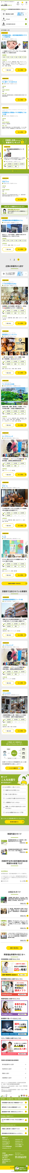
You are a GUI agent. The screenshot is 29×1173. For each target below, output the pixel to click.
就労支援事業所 (11, 1086)
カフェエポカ (7, 693)
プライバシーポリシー (19, 1154)
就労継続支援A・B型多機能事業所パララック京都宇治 (14, 36)
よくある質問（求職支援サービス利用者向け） (8, 1155)
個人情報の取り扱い (6, 1159)
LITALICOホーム (5, 1139)
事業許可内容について (6, 1161)
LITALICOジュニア (6, 1141)
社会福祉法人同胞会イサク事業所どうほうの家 (14, 113)
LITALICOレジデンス (6, 1148)
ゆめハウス (5, 182)
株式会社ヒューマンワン (9, 335)
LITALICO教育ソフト (19, 1144)
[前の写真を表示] (2, 45)
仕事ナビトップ (4, 1082)
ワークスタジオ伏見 (8, 384)
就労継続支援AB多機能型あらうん (12, 220)
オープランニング (7, 436)
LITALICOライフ (5, 1144)
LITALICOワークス (19, 1139)
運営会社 (4, 1162)
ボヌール (5, 486)
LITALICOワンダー (19, 1141)
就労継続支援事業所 (12, 1082)
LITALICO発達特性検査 (7, 1146)
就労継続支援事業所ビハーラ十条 (13, 599)
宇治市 (20, 1086)
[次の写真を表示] (26, 45)
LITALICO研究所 (18, 1146)
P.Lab (4, 537)
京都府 (4, 1084)
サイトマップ (17, 1153)
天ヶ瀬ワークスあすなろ (9, 82)
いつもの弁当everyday (9, 284)
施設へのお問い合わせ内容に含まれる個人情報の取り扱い (21, 1157)
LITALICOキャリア (19, 1143)
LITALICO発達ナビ (6, 1143)
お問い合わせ (5, 1157)
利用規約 (4, 1153)
